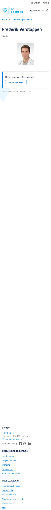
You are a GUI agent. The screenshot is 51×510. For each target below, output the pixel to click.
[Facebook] (20, 443)
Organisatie (7, 490)
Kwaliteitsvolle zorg (11, 485)
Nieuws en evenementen (13, 498)
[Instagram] (25, 443)
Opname (6, 464)
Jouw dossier (38, 10)
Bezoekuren (7, 469)
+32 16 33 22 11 (9, 432)
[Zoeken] (47, 10)
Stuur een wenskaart (11, 473)
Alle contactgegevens (12, 438)
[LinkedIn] (29, 443)
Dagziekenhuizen (10, 460)
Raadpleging (8, 455)
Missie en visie (9, 494)
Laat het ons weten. (15, 82)
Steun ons (7, 503)
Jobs (4, 507)
